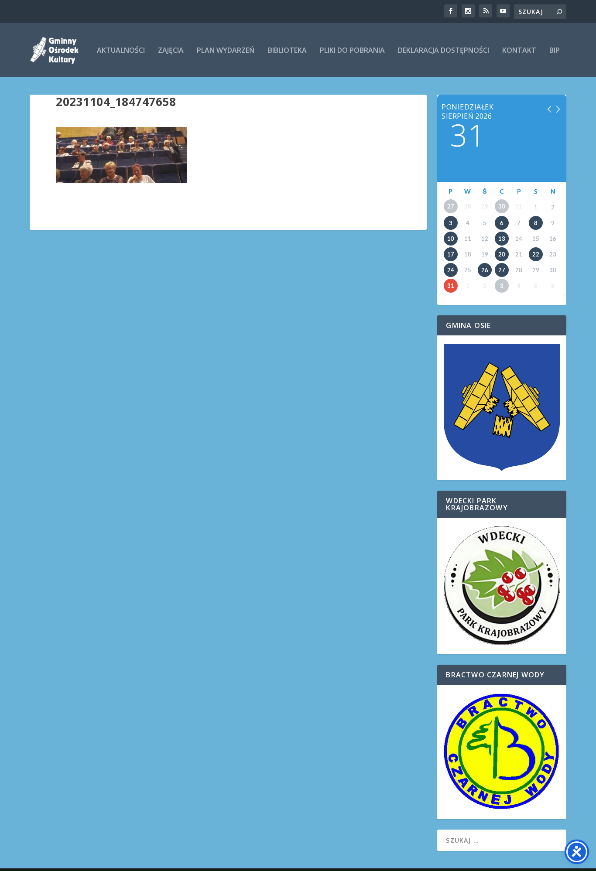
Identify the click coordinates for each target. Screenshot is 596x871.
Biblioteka (287, 51)
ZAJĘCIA (171, 51)
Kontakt (519, 51)
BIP (554, 51)
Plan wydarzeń (226, 51)
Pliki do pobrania (352, 51)
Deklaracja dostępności (443, 51)
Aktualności (121, 51)
